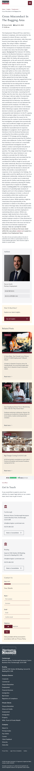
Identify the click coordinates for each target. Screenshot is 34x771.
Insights (8, 9)
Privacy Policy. (21, 639)
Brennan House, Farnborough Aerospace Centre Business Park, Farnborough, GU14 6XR (16, 517)
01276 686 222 (9, 527)
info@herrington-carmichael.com (14, 523)
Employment (15, 9)
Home (3, 9)
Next (7, 632)
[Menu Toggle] (30, 3)
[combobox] (8, 626)
